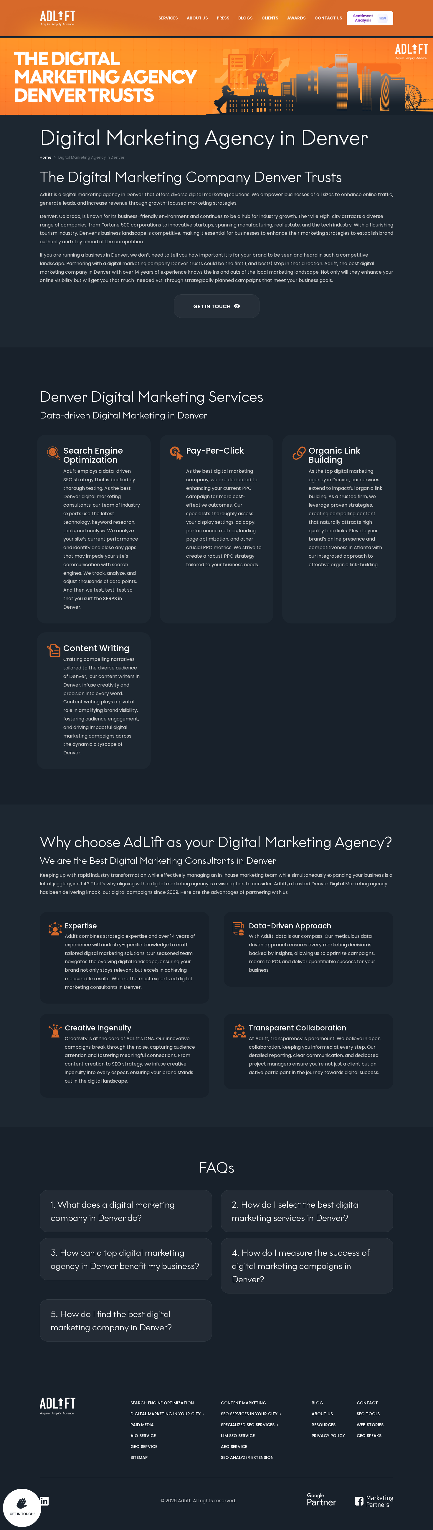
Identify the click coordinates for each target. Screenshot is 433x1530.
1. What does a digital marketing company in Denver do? (113, 1211)
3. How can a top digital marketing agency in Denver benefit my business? (125, 1259)
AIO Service (143, 1436)
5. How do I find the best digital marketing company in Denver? (111, 1321)
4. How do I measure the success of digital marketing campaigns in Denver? (301, 1266)
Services (168, 18)
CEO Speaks (369, 1436)
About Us (197, 18)
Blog (317, 1403)
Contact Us (328, 18)
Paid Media (142, 1425)
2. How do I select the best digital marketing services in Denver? (296, 1211)
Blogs (245, 18)
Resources (324, 1425)
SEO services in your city (250, 1414)
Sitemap (139, 1457)
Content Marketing (243, 1403)
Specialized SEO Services (248, 1425)
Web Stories (370, 1425)
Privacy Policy (328, 1436)
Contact (367, 1403)
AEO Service (234, 1446)
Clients (270, 18)
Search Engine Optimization (162, 1403)
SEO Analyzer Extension (247, 1457)
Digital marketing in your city (166, 1414)
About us (322, 1414)
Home (46, 157)
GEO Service (143, 1446)
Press (223, 18)
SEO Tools (368, 1414)
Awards (296, 18)
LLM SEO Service (238, 1436)
